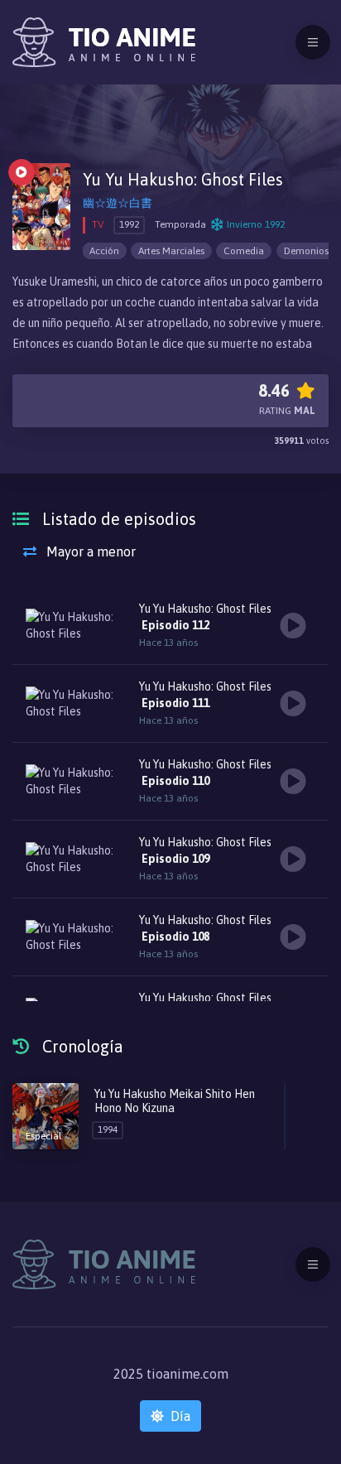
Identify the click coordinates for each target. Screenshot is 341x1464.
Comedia (243, 251)
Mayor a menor (89, 551)
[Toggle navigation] (312, 42)
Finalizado (21, 172)
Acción (104, 251)
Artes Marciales (171, 251)
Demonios (306, 251)
